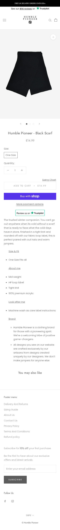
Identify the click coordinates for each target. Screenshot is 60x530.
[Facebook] (5, 501)
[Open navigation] (4, 20)
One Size (11, 155)
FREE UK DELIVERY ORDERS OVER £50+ (30, 3)
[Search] (50, 20)
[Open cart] (55, 20)
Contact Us (10, 420)
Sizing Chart (49, 179)
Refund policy (12, 436)
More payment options (30, 204)
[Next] (39, 123)
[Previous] (20, 123)
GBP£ (28, 515)
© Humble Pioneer (30, 522)
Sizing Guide (11, 409)
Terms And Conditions (17, 431)
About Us (9, 415)
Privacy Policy (11, 426)
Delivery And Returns (16, 404)
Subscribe (15, 479)
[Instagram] (12, 501)
